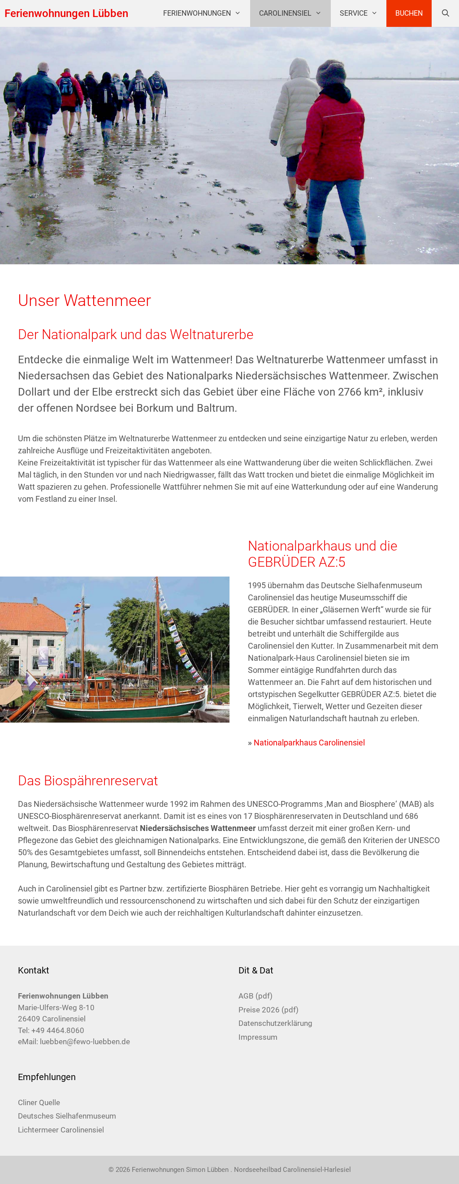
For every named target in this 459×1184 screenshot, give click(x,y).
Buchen (409, 13)
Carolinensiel (285, 13)
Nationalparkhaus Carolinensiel (309, 742)
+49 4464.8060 (57, 1030)
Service (354, 13)
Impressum (257, 1037)
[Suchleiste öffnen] (445, 13)
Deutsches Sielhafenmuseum (67, 1115)
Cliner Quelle (39, 1102)
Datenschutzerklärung (275, 1023)
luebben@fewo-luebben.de (85, 1041)
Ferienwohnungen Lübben (66, 13)
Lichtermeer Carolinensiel (61, 1129)
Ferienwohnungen (197, 13)
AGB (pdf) (255, 995)
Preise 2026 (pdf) (268, 1009)
